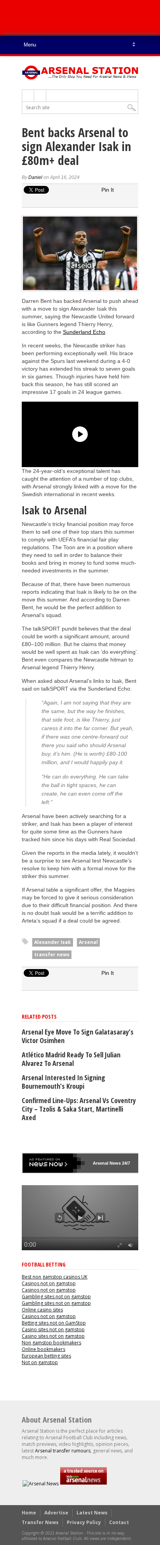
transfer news (52, 954)
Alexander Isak (52, 942)
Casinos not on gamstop (49, 1283)
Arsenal (88, 942)
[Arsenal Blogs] (83, 1483)
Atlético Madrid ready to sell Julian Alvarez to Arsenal (71, 1058)
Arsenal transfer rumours (62, 1450)
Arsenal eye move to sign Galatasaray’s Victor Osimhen (78, 1036)
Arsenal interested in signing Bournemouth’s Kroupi (63, 1081)
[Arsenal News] (40, 1483)
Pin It (107, 190)
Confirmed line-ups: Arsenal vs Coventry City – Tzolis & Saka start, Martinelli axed (79, 1109)
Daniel (35, 177)
